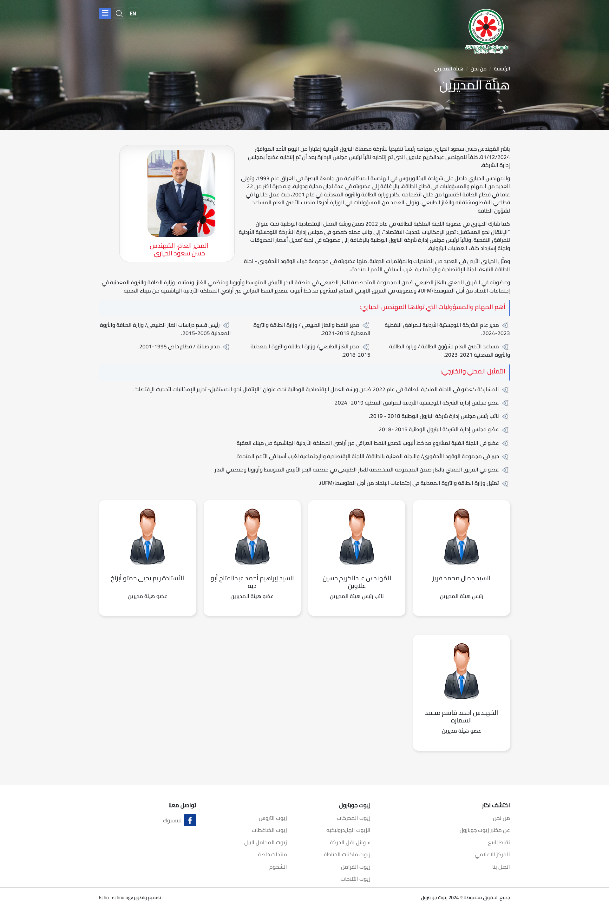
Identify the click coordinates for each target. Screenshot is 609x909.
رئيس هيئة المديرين (461, 596)
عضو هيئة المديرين (252, 596)
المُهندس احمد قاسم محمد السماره (461, 716)
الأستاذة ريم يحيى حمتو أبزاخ (147, 578)
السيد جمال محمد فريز (461, 578)
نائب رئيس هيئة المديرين (357, 596)
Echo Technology (116, 897)
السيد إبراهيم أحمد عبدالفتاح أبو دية (252, 582)
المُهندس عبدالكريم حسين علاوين (357, 582)
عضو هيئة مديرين (147, 596)
